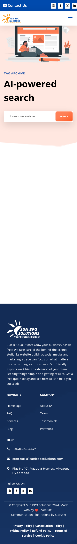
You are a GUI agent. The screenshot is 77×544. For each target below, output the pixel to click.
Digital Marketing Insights (30, 168)
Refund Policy (41, 531)
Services (12, 421)
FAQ (9, 413)
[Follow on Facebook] (60, 6)
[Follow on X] (67, 6)
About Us (46, 406)
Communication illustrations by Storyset (38, 515)
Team (44, 413)
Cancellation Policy (49, 526)
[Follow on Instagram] (53, 6)
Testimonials (48, 421)
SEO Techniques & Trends (34, 171)
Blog (10, 429)
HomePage (14, 406)
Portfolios (46, 429)
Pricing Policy (19, 531)
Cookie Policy (45, 535)
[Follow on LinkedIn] (74, 6)
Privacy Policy (22, 526)
